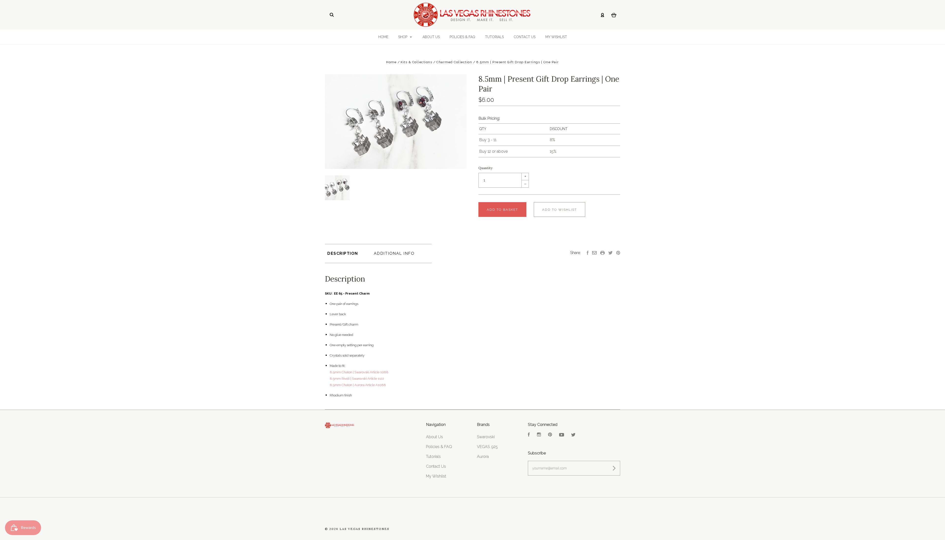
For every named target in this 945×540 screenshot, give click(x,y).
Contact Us (525, 37)
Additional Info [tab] (394, 253)
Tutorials (494, 37)
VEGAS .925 (487, 446)
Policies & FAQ (462, 37)
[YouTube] (561, 435)
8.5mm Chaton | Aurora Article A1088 (358, 385)
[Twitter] (573, 435)
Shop (403, 37)
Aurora (483, 456)
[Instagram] (539, 435)
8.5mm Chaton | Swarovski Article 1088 (359, 372)
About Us (431, 37)
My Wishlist (556, 37)
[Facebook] (529, 435)
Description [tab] (342, 253)
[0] (613, 15)
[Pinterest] (550, 435)
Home (383, 37)
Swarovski (486, 437)
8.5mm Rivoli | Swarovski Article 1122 (357, 378)
